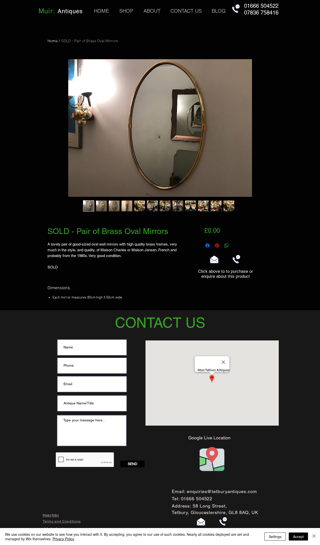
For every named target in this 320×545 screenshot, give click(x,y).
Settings (275, 536)
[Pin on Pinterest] (217, 246)
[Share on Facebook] (207, 246)
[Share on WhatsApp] (227, 246)
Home (53, 41)
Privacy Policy (63, 538)
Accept (298, 536)
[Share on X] (236, 246)
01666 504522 (196, 498)
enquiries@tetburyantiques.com (222, 491)
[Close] (314, 536)
